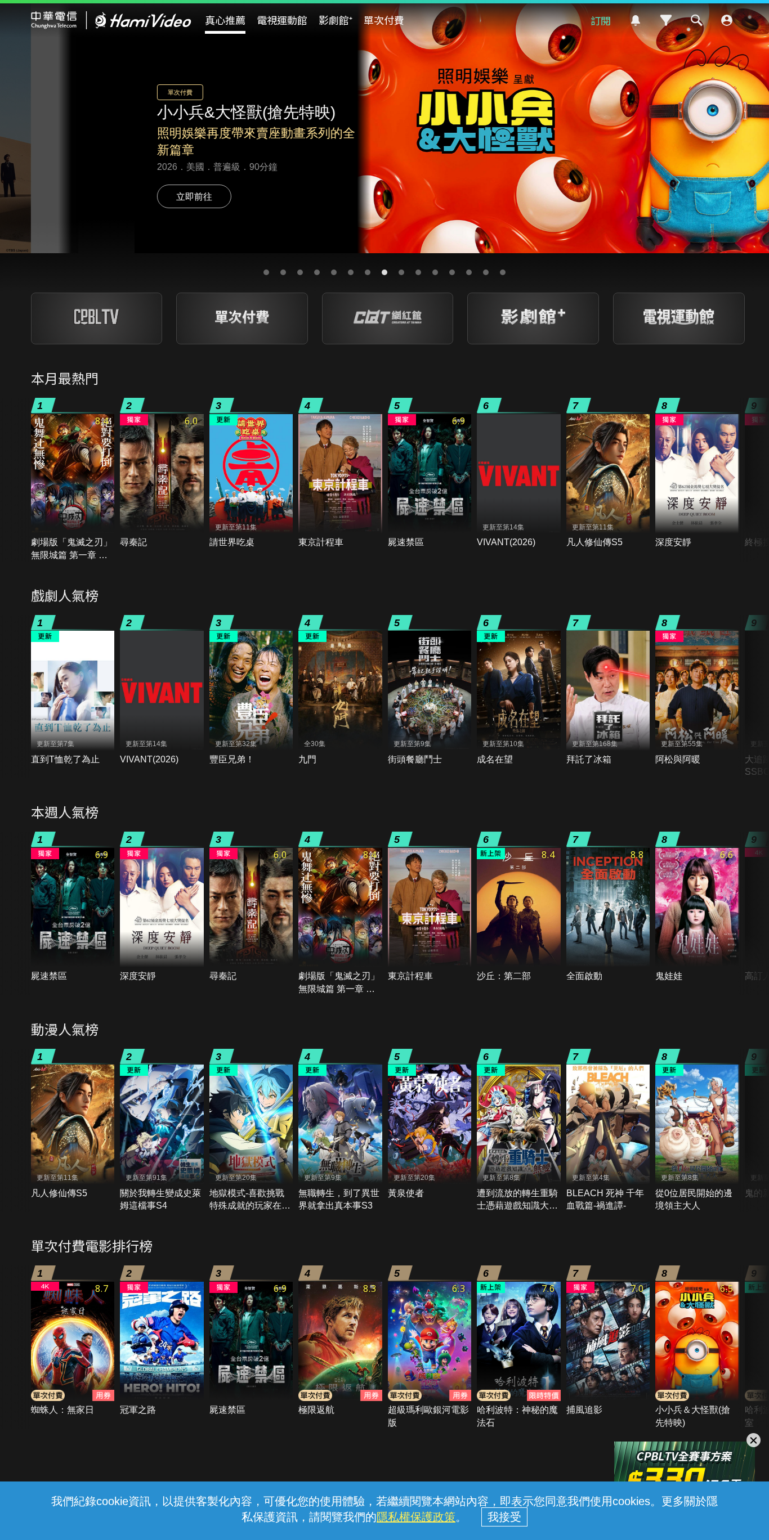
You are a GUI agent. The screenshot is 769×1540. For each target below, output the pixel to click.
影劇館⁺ (335, 19)
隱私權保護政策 (416, 1517)
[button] (266, 272)
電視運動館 (282, 19)
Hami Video (111, 20)
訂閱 (601, 20)
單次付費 (384, 19)
